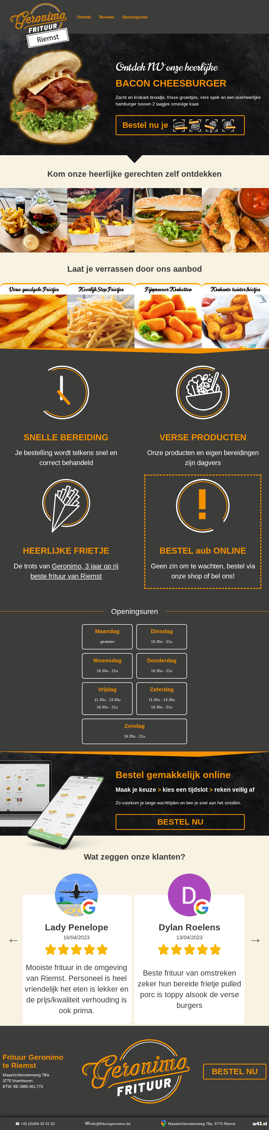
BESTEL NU (180, 821)
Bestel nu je (145, 125)
